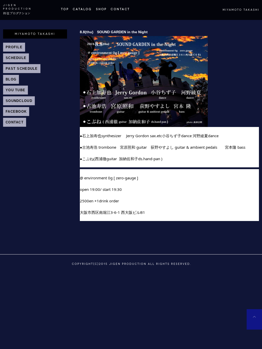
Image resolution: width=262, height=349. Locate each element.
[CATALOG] (82, 11)
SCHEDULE (16, 58)
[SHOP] (101, 11)
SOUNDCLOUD (19, 101)
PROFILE (14, 47)
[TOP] (64, 11)
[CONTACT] (120, 11)
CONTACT (15, 122)
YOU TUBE (15, 90)
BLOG (11, 79)
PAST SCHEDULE (22, 69)
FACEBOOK (16, 111)
